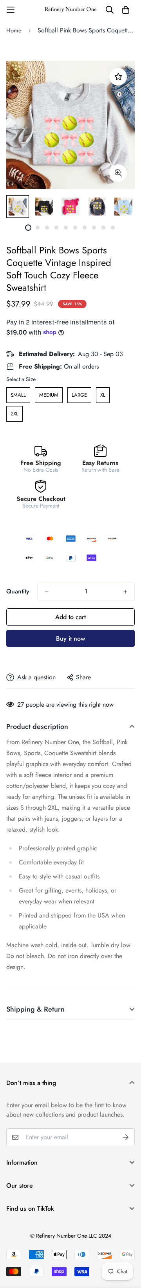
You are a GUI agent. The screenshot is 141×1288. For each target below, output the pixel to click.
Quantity (17, 591)
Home (14, 30)
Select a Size (21, 379)
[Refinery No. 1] (70, 10)
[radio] (18, 395)
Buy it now (70, 638)
